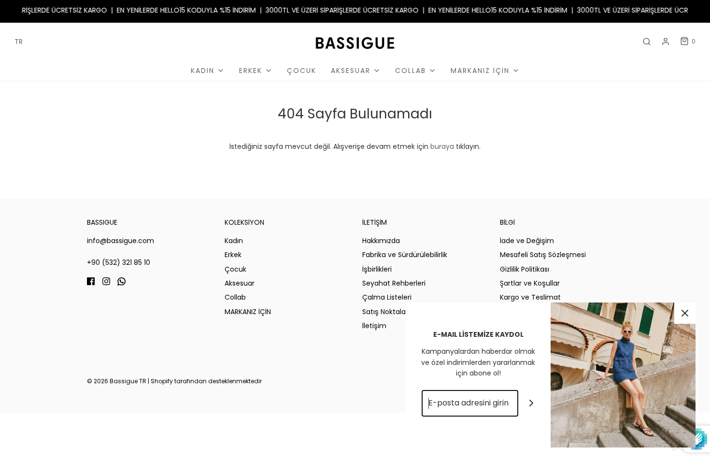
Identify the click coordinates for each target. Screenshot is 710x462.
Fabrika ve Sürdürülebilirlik (404, 255)
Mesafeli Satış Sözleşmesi (543, 255)
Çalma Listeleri (387, 297)
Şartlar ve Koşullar (530, 283)
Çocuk (301, 70)
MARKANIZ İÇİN (248, 312)
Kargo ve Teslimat (530, 297)
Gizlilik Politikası (524, 269)
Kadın (234, 240)
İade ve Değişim (527, 240)
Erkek (233, 255)
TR (18, 41)
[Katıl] (531, 403)
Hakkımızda (381, 240)
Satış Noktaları (386, 312)
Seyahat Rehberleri (394, 283)
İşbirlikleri (377, 269)
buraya (442, 146)
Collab (235, 297)
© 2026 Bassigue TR (116, 381)
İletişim (374, 326)
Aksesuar (240, 283)
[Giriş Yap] (665, 41)
